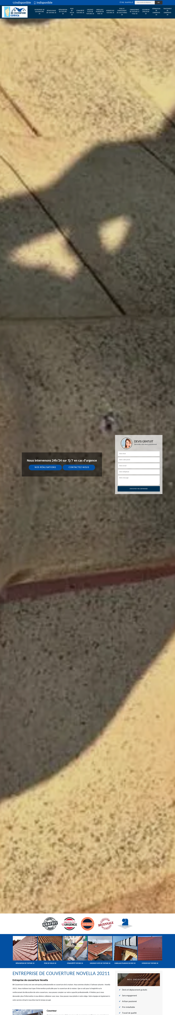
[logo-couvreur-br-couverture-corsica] (15, 12)
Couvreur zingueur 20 (146, 12)
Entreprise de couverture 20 (39, 12)
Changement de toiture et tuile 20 (134, 12)
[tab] (87, 507)
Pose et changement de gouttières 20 (122, 12)
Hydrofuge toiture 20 (110, 11)
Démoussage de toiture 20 (51, 11)
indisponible (23, 2)
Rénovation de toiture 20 (63, 12)
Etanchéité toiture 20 (80, 11)
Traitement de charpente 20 (167, 12)
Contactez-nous (79, 467)
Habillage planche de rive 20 (100, 12)
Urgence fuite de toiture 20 (90, 12)
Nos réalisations (45, 467)
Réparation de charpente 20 (156, 12)
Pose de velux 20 (72, 12)
